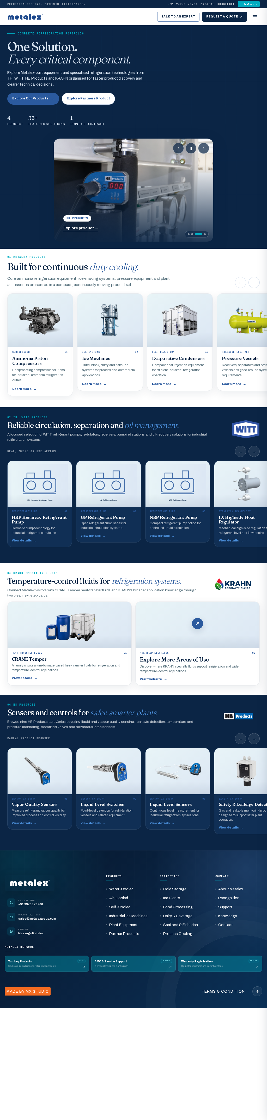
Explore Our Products (33, 98)
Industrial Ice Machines (128, 916)
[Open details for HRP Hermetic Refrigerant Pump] (40, 504)
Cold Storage (174, 889)
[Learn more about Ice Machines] (110, 342)
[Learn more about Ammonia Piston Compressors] (40, 345)
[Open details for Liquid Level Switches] (108, 788)
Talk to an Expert (178, 16)
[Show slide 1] (189, 234)
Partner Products (124, 934)
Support (225, 907)
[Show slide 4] (205, 234)
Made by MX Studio (27, 991)
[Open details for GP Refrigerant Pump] (108, 501)
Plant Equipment (123, 925)
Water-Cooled (121, 889)
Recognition (228, 898)
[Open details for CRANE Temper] (69, 643)
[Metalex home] (25, 17)
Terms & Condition (223, 991)
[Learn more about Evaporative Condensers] (180, 342)
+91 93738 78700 (183, 4)
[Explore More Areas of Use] (197, 643)
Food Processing (178, 907)
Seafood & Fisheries (180, 925)
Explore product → (80, 228)
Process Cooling (177, 934)
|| (191, 148)
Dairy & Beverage (177, 916)
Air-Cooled (118, 898)
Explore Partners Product (88, 98)
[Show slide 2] (192, 234)
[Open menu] (255, 17)
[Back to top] (257, 991)
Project (207, 4)
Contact (225, 925)
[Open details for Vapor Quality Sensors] (40, 788)
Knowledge (226, 4)
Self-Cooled (119, 907)
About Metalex (230, 889)
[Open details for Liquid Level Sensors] (177, 788)
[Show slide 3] (198, 234)
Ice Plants (171, 898)
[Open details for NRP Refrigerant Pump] (177, 501)
